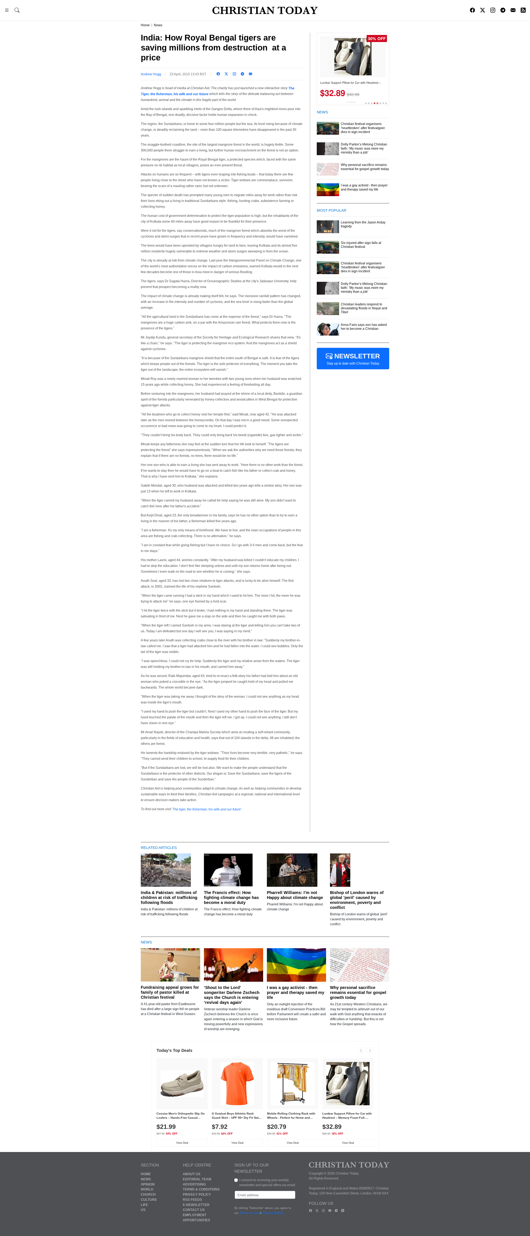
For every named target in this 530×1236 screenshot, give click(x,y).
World (147, 1189)
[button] (6, 11)
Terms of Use (249, 1213)
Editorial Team (197, 1179)
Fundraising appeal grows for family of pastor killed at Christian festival (170, 992)
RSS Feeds (192, 1199)
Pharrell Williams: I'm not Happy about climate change (295, 895)
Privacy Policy (197, 1194)
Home (145, 25)
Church (148, 1194)
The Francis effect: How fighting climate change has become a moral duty (231, 897)
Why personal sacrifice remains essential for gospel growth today (358, 992)
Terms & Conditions (201, 1189)
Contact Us (194, 1210)
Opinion (148, 1184)
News (158, 25)
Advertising (194, 1184)
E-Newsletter (196, 1204)
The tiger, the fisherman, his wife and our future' (206, 809)
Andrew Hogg (151, 74)
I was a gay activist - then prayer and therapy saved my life (295, 992)
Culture (149, 1199)
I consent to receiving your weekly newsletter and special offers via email (267, 1182)
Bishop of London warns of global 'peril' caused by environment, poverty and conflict (357, 900)
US (143, 1210)
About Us (191, 1174)
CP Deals (351, 102)
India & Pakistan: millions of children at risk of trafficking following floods (169, 897)
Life (144, 1204)
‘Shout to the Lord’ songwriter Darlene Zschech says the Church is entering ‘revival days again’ (231, 995)
